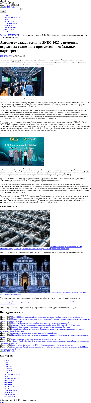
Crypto (6, 360)
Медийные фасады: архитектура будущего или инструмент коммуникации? (40, 323)
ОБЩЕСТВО (9, 29)
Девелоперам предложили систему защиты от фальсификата (34, 333)
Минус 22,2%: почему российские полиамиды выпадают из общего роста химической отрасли (47, 317)
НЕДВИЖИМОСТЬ (12, 17)
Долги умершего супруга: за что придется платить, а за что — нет (36, 339)
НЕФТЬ (7, 19)
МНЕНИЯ (8, 370)
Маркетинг (8, 366)
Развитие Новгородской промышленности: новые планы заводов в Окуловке (40, 327)
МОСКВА (8, 31)
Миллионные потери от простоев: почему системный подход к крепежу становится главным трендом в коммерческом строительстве (41, 248)
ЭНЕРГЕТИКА (10, 396)
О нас (2, 402)
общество (8, 382)
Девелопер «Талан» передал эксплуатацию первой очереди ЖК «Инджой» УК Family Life (45, 325)
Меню (3, 11)
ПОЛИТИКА (9, 21)
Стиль (6, 388)
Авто (6, 362)
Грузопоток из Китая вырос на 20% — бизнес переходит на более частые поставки (42, 345)
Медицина (8, 368)
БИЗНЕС (7, 15)
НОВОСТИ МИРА (11, 378)
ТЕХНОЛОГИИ (10, 23)
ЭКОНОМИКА (10, 27)
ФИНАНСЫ (9, 25)
